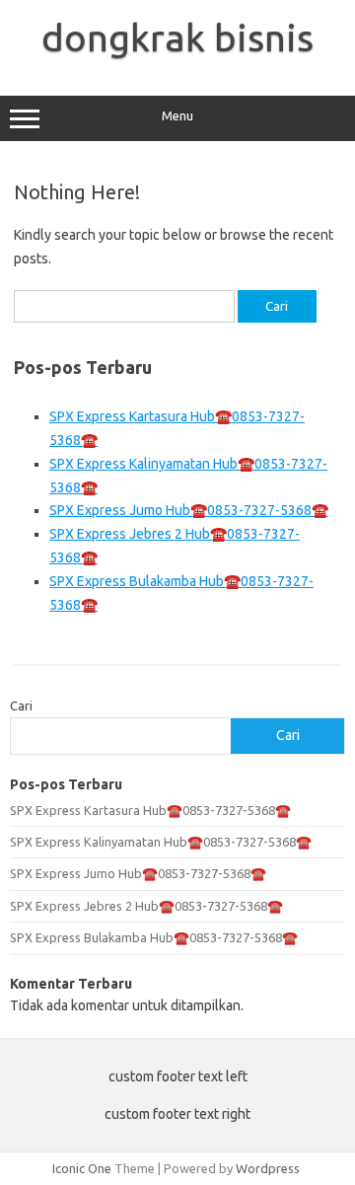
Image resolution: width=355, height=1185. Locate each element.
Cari (21, 705)
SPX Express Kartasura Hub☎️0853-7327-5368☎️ (150, 810)
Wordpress (268, 1168)
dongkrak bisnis (177, 37)
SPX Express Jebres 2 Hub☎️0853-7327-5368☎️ (146, 906)
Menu (177, 116)
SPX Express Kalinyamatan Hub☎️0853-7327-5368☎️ (161, 842)
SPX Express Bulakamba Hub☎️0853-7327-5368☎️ (154, 937)
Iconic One (81, 1168)
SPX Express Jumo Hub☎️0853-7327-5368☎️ (188, 510)
